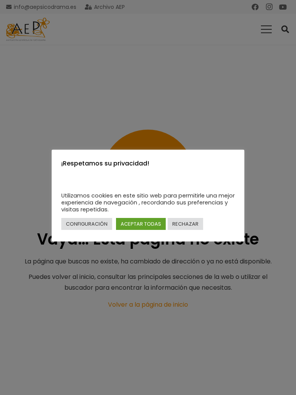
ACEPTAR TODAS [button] (141, 224)
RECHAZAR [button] (185, 224)
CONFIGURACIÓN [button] (87, 224)
